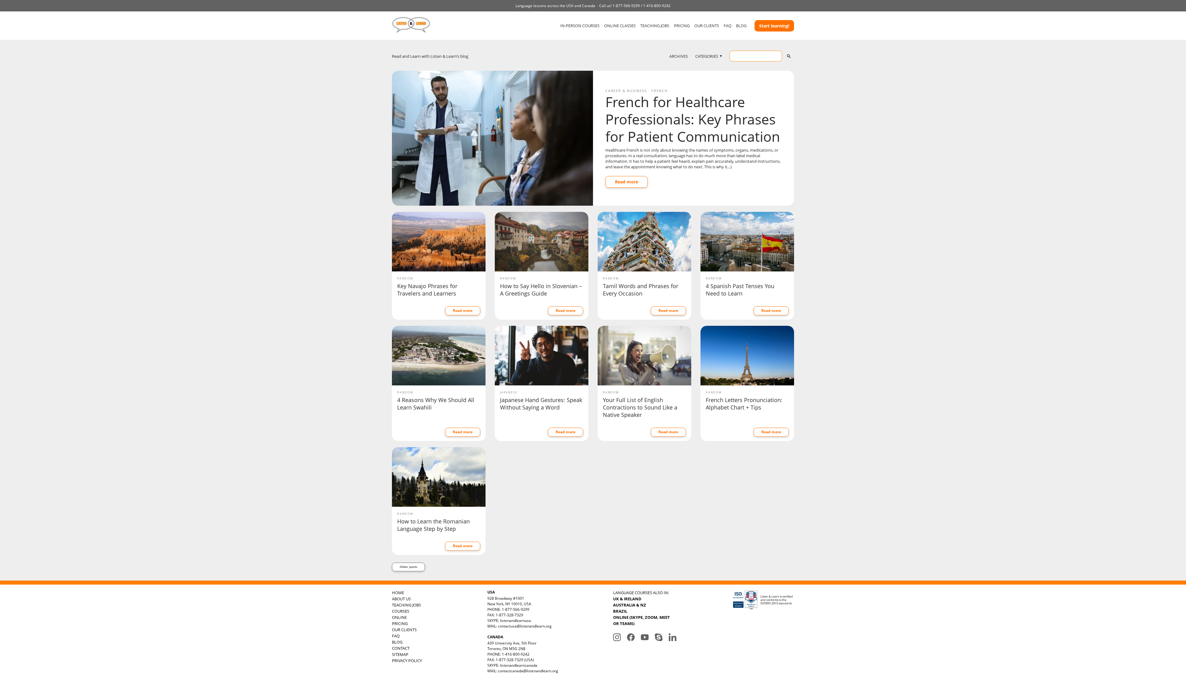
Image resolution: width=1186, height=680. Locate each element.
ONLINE (399, 617)
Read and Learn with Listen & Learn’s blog (430, 56)
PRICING (682, 25)
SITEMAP (400, 654)
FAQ (727, 25)
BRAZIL (620, 611)
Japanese (508, 392)
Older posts (408, 567)
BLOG (741, 25)
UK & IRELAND (627, 599)
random (405, 278)
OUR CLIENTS (706, 25)
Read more (626, 182)
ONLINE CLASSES (620, 25)
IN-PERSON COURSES (579, 25)
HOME (398, 592)
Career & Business (626, 90)
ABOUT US (401, 599)
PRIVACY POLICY (407, 660)
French (659, 90)
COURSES (400, 611)
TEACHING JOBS (654, 25)
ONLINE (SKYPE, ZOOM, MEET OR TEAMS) (641, 620)
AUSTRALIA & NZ (629, 605)
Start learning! (774, 26)
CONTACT (401, 648)
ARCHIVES (678, 56)
